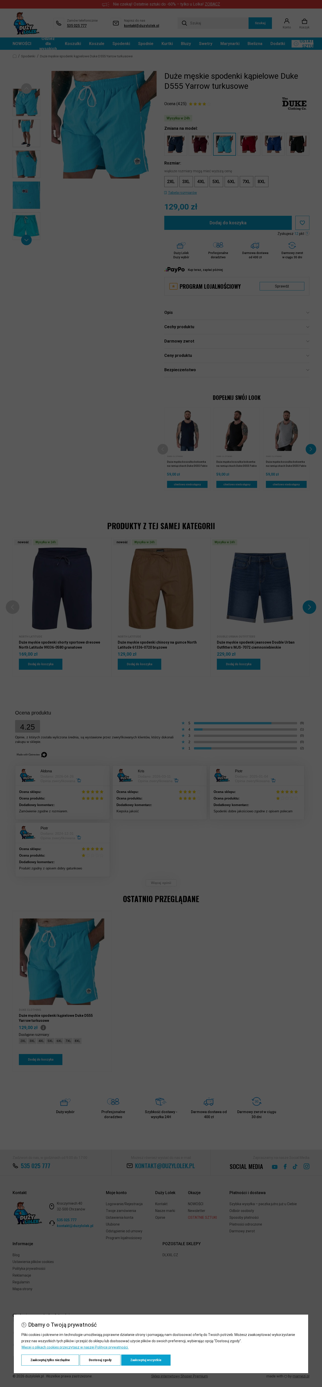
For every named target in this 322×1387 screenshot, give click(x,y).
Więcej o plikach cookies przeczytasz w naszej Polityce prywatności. (75, 1347)
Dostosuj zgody (100, 1360)
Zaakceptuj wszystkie (146, 1360)
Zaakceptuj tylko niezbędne (50, 1360)
